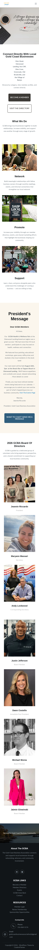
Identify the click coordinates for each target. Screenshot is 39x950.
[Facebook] (17, 872)
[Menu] (36, 4)
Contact (19, 895)
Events (19, 890)
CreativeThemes (19, 947)
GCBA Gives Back (19, 893)
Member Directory (19, 887)
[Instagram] (22, 872)
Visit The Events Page (27, 393)
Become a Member (19, 885)
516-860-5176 (23, 927)
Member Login (19, 907)
